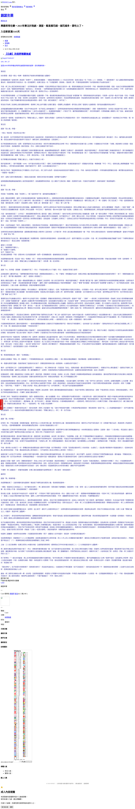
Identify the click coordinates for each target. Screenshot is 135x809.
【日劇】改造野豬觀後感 (18, 54)
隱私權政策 (78, 783)
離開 (11, 807)
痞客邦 (12, 594)
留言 (16, 594)
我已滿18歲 (5, 807)
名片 (6, 45)
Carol (2, 582)
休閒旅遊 (17, 37)
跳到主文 (4, 21)
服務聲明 (86, 783)
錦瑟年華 (7, 15)
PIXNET (53, 783)
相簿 (6, 41)
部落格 (7, 43)
